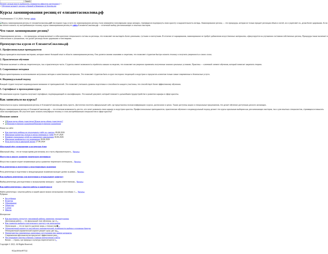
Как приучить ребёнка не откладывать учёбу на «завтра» (30, 132)
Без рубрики (10, 198)
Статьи (8, 208)
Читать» (76, 152)
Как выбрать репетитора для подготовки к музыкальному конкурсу (31, 177)
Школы (8, 210)
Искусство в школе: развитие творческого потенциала (25, 157)
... (57, 221)
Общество (9, 205)
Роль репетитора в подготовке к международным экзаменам (28, 167)
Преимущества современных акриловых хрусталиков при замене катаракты (38, 233)
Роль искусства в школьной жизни (20, 141)
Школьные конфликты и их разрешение (22, 139)
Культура (9, 201)
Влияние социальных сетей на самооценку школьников (29, 137)
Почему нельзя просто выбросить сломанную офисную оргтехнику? (30, 4)
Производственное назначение (47, 124)
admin (32, 19)
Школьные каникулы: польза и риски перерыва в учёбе (29, 135)
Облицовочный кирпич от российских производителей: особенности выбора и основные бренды (48, 228)
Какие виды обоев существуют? (49, 121)
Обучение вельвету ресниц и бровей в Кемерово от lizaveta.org (29, 6)
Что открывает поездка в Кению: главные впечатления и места (32, 237)
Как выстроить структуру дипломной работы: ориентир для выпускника (37, 219)
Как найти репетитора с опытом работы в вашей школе (26, 187)
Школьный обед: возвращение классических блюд (23, 146)
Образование (11, 203)
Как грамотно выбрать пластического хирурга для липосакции (32, 223)
